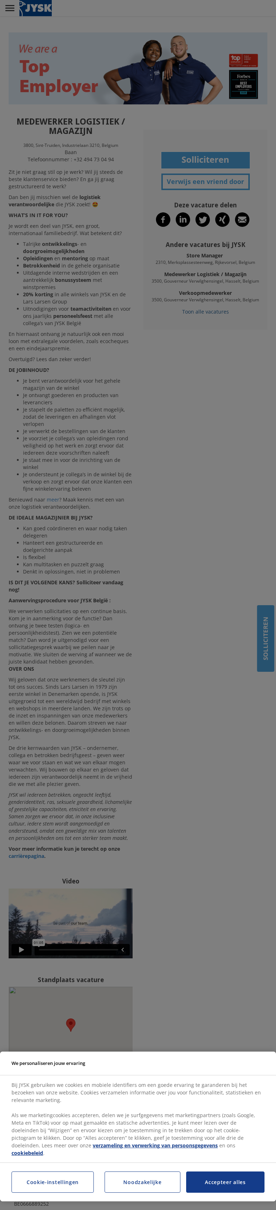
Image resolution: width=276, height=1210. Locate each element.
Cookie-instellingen (53, 1182)
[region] (138, 1127)
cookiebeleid (27, 1153)
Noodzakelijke (142, 1182)
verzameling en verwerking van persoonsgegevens (155, 1145)
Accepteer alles (225, 1182)
